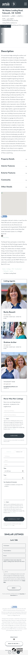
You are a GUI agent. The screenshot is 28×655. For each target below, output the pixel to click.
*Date (5, 468)
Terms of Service (9, 525)
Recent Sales (12, 316)
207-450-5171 (7, 345)
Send (13, 588)
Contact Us (6, 388)
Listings (9, 269)
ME (13, 269)
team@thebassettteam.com (11, 386)
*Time (5, 475)
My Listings (6, 316)
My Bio (5, 318)
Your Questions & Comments (10, 482)
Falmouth (6, 271)
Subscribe (14, 435)
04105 (11, 271)
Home (3, 269)
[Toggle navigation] (25, 4)
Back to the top (13, 643)
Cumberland (18, 269)
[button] (2, 34)
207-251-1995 (7, 314)
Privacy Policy (5, 237)
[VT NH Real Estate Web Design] (17, 650)
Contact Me (18, 316)
